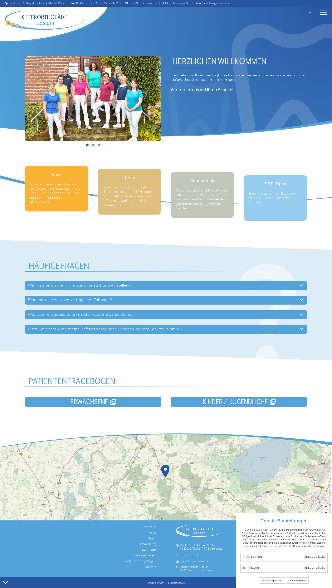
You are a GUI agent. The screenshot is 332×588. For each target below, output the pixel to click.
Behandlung (147, 544)
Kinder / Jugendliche (239, 402)
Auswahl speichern (272, 580)
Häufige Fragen (145, 555)
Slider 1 (87, 145)
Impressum (156, 582)
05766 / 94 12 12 (108, 3)
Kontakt (150, 567)
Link (28, 168)
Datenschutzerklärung (289, 546)
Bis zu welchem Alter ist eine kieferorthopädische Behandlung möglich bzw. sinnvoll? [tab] (105, 329)
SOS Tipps (149, 549)
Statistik (255, 568)
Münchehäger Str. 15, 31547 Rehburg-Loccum (195, 3)
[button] (165, 471)
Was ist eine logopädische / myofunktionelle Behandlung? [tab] (81, 314)
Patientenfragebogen (140, 561)
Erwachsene (94, 402)
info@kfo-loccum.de (141, 3)
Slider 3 (99, 145)
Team (152, 538)
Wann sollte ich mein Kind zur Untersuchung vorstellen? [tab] (79, 285)
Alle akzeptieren (297, 580)
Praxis (152, 532)
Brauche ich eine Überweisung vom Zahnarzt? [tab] (70, 300)
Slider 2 (93, 145)
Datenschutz (177, 582)
